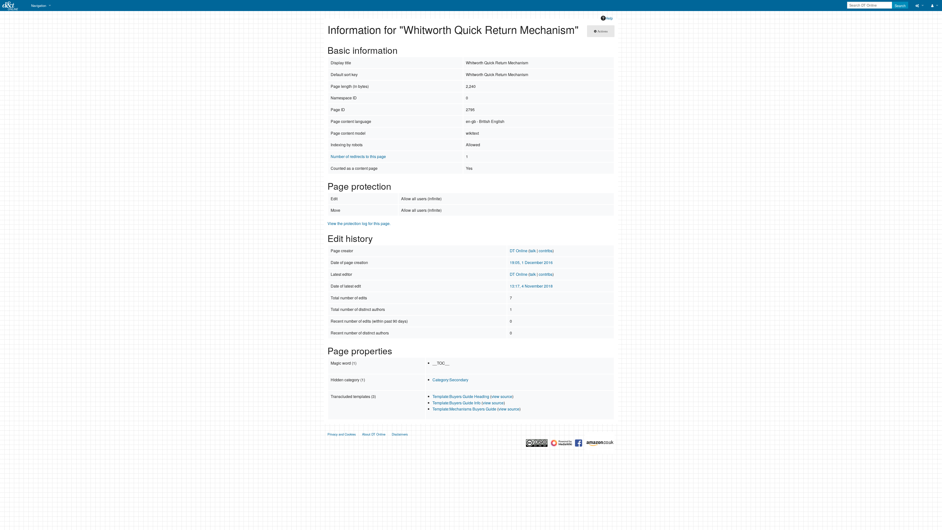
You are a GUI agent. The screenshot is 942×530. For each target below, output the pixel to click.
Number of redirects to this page (358, 156)
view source (501, 396)
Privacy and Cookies (341, 434)
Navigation (38, 5)
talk (533, 250)
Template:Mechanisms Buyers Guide (464, 409)
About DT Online (373, 434)
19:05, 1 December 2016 (531, 262)
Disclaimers (400, 434)
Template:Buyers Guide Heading (460, 396)
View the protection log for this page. (359, 223)
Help (609, 18)
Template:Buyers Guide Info (456, 403)
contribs (545, 250)
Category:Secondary (450, 380)
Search (900, 5)
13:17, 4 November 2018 (531, 286)
